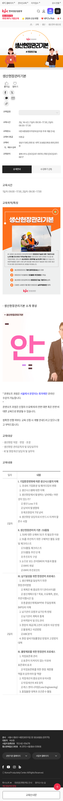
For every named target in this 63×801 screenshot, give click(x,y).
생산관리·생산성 (54, 24)
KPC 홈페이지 (7, 3)
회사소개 (5, 783)
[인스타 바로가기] (14, 767)
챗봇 (50, 11)
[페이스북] (5, 92)
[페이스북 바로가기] (3, 767)
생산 (43, 24)
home (31, 24)
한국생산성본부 (12, 11)
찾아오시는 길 (40, 783)
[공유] (6, 103)
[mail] (13, 98)
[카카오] (6, 98)
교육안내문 (31, 795)
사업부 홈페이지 (42, 756)
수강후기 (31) (46, 169)
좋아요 (7, 86)
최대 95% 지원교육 (10, 18)
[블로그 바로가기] (20, 767)
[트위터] (12, 92)
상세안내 (17, 169)
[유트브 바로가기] (8, 767)
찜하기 (15, 86)
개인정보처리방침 (9, 786)
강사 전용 (55, 3)
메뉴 (58, 11)
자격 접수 (34, 3)
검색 (38, 11)
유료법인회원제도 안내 (23, 783)
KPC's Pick (49, 18)
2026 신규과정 (31, 18)
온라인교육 (22, 3)
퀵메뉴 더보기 (57, 786)
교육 (37, 24)
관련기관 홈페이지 (13, 756)
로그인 (43, 11)
